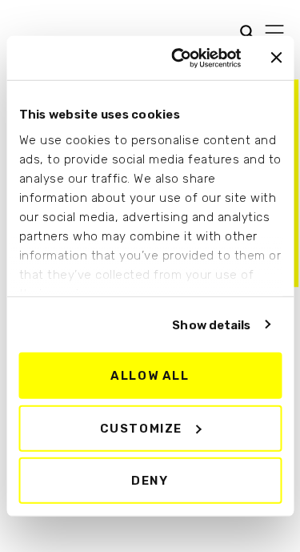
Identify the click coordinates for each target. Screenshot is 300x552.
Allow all (149, 376)
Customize (141, 428)
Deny (149, 480)
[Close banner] (276, 57)
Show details (211, 324)
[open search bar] (243, 30)
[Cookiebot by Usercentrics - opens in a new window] (179, 57)
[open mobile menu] (274, 32)
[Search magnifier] (23, 33)
